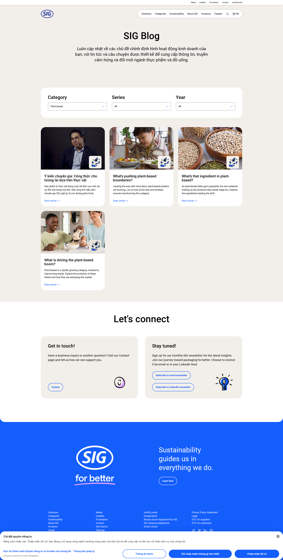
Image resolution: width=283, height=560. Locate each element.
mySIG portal (237, 2)
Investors (206, 13)
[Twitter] (201, 530)
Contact (225, 2)
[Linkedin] (206, 530)
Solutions (146, 13)
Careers (218, 13)
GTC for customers (201, 523)
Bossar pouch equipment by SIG (160, 519)
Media (193, 2)
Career (51, 530)
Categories (160, 13)
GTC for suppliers (201, 519)
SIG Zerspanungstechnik (156, 523)
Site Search (102, 526)
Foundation (214, 2)
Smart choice (151, 526)
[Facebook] (195, 530)
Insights (202, 2)
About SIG (192, 13)
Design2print (150, 516)
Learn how (167, 480)
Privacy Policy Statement (205, 512)
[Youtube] (212, 530)
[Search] (227, 13)
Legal (195, 516)
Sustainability (177, 13)
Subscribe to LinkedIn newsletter (173, 387)
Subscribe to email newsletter (171, 375)
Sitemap (100, 530)
